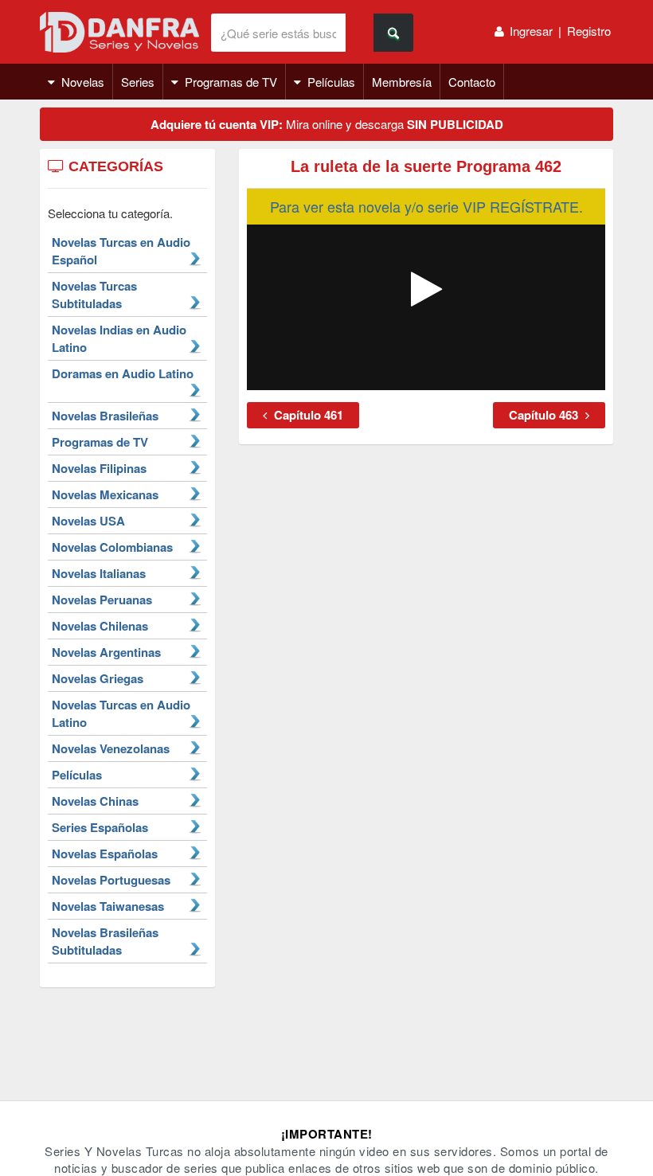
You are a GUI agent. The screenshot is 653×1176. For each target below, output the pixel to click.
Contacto (471, 81)
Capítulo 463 (545, 415)
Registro (589, 30)
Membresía (402, 81)
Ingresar (531, 30)
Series (137, 81)
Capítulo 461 (307, 415)
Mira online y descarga (327, 124)
